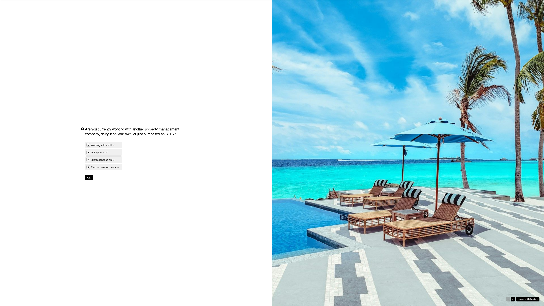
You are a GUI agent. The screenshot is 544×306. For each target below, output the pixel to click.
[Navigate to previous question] (508, 299)
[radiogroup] (103, 156)
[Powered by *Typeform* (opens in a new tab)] (527, 299)
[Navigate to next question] (513, 299)
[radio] (103, 145)
